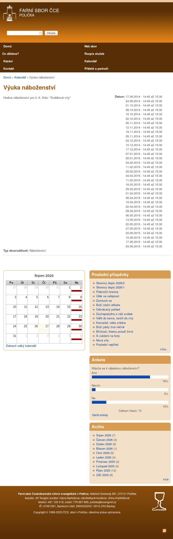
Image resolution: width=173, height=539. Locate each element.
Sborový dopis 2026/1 (110, 287)
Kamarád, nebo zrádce (111, 322)
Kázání (8, 61)
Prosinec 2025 (105, 461)
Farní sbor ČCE (39, 10)
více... (164, 349)
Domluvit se (104, 300)
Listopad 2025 (105, 466)
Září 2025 (102, 475)
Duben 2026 (104, 444)
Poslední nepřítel (107, 344)
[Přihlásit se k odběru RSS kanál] (86, 531)
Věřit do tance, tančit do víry (114, 318)
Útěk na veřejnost (107, 296)
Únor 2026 (102, 453)
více (165, 479)
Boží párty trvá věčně (110, 327)
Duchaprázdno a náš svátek (114, 314)
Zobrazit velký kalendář (21, 345)
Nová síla (102, 340)
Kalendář (90, 61)
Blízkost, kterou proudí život (114, 331)
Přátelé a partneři (96, 68)
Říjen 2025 (103, 470)
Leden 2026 (103, 457)
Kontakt (8, 68)
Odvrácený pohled (108, 309)
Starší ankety (100, 415)
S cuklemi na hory (108, 336)
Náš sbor (90, 46)
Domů (7, 46)
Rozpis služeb (94, 53)
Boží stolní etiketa (108, 305)
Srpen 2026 (103, 435)
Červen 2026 (104, 440)
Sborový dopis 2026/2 (110, 283)
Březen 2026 (104, 448)
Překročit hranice (107, 292)
